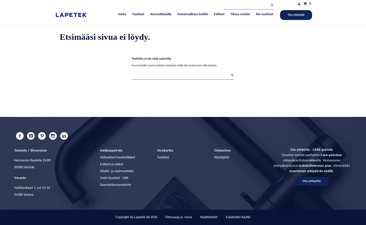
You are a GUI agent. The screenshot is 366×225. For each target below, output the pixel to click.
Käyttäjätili (221, 157)
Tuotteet (163, 157)
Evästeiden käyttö (238, 217)
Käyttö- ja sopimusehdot (117, 171)
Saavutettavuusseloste (115, 185)
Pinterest (42, 136)
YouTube (31, 136)
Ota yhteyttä (296, 15)
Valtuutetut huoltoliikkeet (117, 157)
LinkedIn (64, 136)
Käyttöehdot (209, 217)
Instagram (53, 136)
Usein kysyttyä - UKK (114, 178)
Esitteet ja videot (111, 164)
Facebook (20, 136)
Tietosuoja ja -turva (178, 217)
